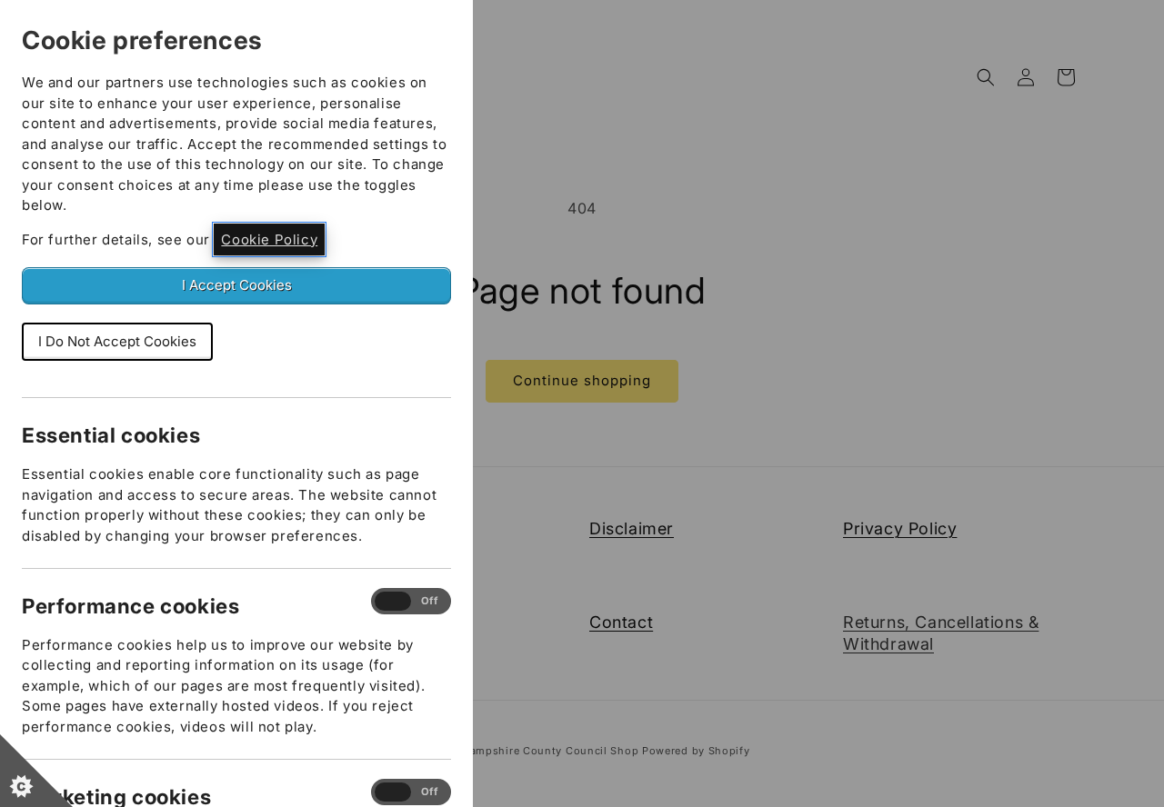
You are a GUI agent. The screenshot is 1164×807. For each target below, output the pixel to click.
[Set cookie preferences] (36, 770)
